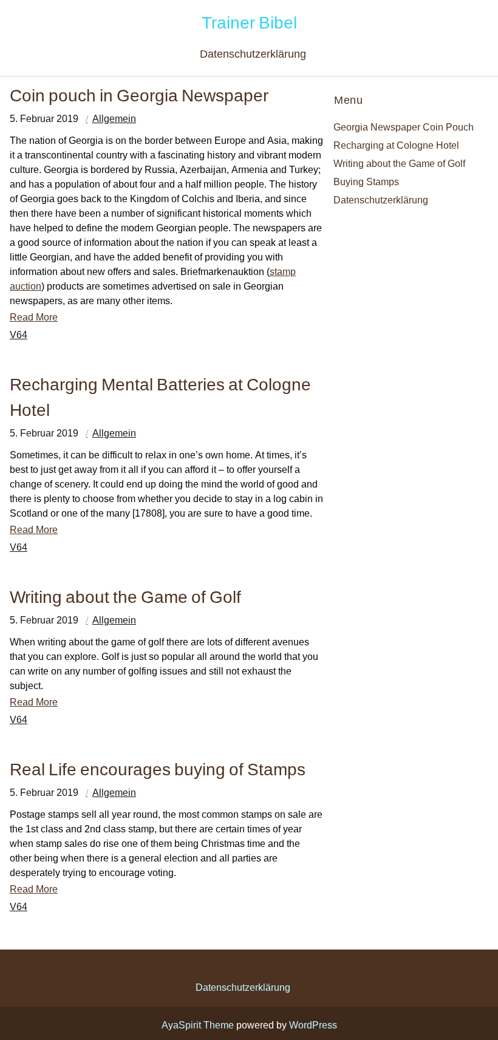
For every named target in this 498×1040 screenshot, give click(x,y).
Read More (34, 317)
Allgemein (114, 118)
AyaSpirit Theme (198, 1025)
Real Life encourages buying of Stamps (157, 769)
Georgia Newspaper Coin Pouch (403, 127)
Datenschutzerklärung (253, 54)
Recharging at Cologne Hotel (396, 145)
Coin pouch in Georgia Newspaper (139, 95)
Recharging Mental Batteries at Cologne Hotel (160, 397)
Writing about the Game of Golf (125, 596)
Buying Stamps (366, 181)
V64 (18, 334)
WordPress (313, 1025)
